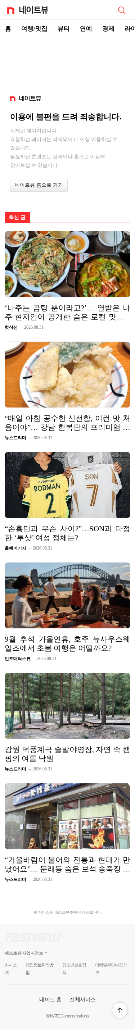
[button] (119, 1010)
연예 (86, 28)
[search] (122, 10)
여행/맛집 (34, 28)
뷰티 (64, 28)
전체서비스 (82, 999)
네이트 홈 (50, 999)
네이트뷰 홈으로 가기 (39, 185)
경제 (108, 28)
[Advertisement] (67, 63)
